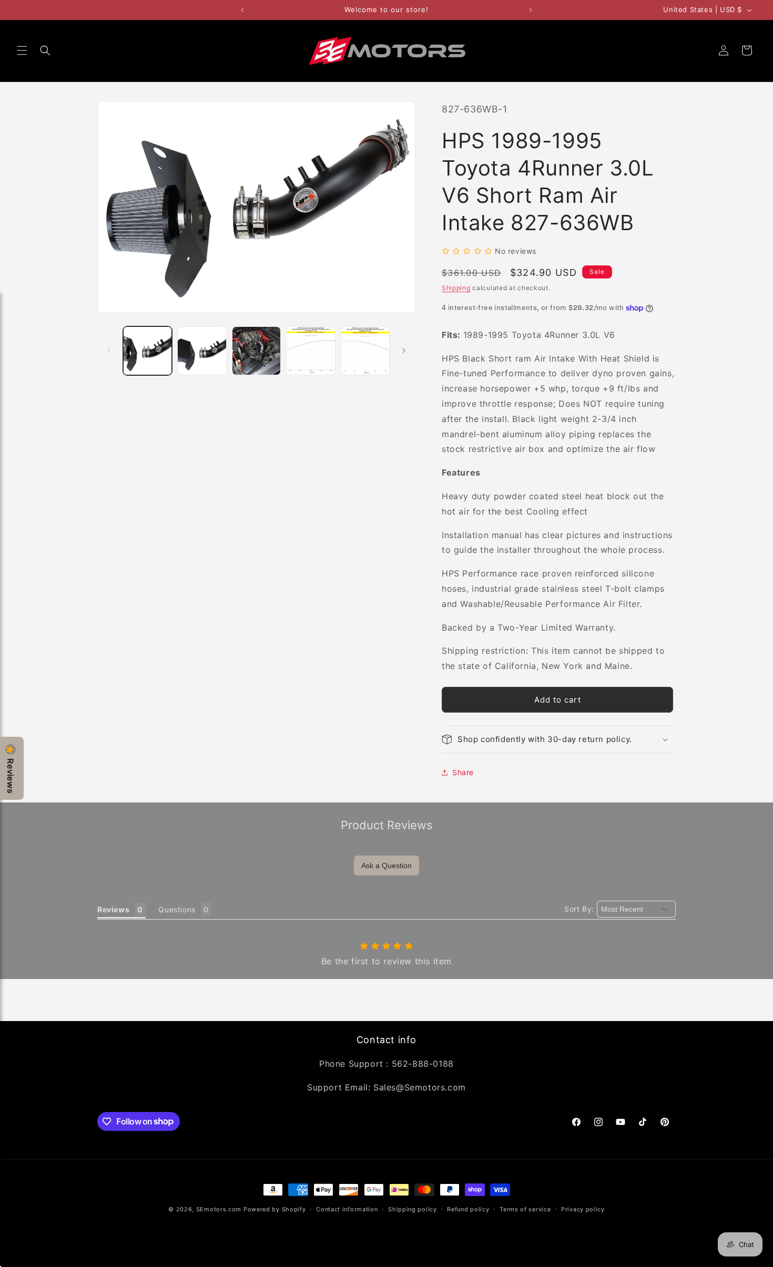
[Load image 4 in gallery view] (310, 350)
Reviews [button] (113, 909)
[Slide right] (403, 350)
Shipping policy (412, 1208)
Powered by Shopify (274, 1209)
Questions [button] (176, 909)
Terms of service (525, 1208)
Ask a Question (386, 865)
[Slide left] (108, 350)
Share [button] (463, 772)
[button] (22, 50)
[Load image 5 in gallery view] (365, 350)
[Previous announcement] (242, 10)
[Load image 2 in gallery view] (201, 350)
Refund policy (468, 1208)
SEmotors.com (218, 1209)
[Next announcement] (530, 10)
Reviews (10, 776)
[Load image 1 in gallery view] (147, 350)
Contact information (347, 1208)
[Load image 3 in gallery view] (256, 350)
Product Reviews (387, 825)
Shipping (456, 288)
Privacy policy (583, 1208)
